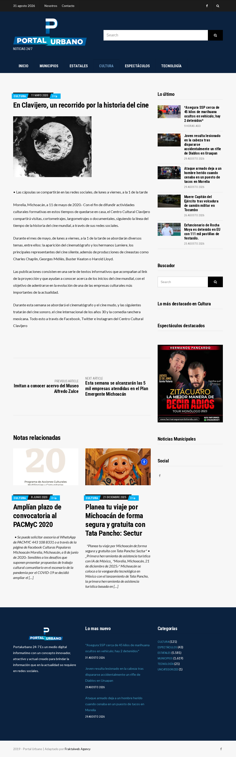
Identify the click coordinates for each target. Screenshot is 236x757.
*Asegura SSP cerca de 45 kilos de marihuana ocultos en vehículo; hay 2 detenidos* (202, 114)
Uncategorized (168, 669)
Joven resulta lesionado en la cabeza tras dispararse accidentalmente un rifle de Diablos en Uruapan (114, 674)
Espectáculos (137, 66)
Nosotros (50, 6)
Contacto (68, 6)
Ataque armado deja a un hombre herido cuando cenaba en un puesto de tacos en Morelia (202, 175)
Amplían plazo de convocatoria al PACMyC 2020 (37, 516)
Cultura (106, 66)
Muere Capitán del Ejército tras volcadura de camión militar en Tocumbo (201, 203)
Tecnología (171, 66)
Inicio (23, 66)
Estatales (79, 66)
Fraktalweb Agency (78, 749)
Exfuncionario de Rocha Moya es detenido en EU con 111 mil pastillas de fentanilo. (202, 231)
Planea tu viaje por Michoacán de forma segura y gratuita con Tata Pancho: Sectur (115, 520)
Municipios (49, 66)
